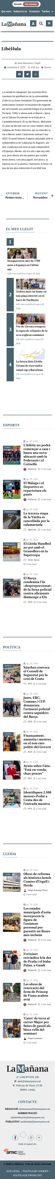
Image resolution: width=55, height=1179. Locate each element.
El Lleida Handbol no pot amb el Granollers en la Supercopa (37, 549)
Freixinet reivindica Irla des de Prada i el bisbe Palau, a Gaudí (37, 959)
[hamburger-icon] (49, 23)
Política (8, 666)
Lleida (7, 874)
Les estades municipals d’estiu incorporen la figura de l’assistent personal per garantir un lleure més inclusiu (37, 922)
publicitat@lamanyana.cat (35, 1121)
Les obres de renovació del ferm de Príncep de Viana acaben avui (35, 992)
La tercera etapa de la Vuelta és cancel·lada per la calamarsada (36, 519)
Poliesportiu (10, 512)
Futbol (7, 447)
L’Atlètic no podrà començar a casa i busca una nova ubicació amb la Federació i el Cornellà (36, 454)
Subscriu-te (20, 11)
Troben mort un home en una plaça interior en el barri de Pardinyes (31, 295)
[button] (41, 23)
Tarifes (46, 11)
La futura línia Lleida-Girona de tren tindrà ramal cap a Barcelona (29, 365)
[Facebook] (15, 1138)
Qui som (6, 11)
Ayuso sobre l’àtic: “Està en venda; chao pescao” (37, 769)
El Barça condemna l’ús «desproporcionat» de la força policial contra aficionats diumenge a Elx (37, 587)
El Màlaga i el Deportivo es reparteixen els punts (34, 488)
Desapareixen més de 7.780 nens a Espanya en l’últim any (23, 265)
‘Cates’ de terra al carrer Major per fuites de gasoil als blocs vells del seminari (37, 1026)
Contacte (34, 11)
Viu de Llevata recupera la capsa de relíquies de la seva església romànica (31, 330)
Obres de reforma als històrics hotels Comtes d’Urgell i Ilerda (37, 879)
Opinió (47, 67)
